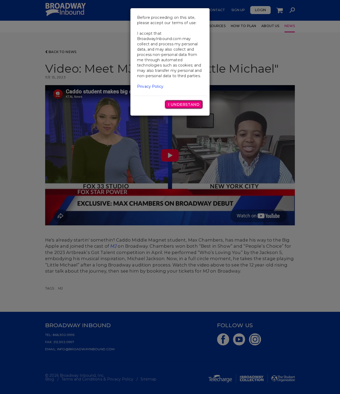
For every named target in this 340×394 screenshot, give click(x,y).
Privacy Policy (150, 86)
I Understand (183, 104)
